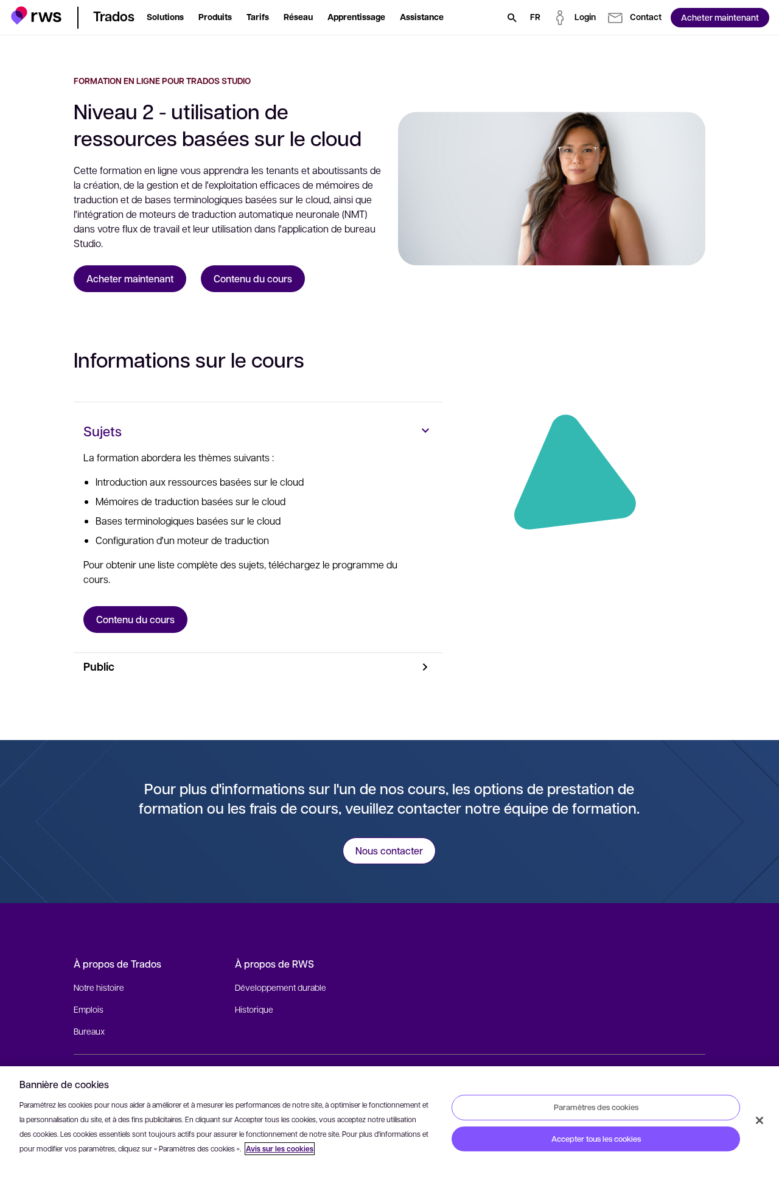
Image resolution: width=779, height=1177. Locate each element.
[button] (36, 15)
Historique (254, 1009)
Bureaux (89, 1030)
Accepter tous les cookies (596, 1138)
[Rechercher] (512, 17)
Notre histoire (99, 987)
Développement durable (280, 987)
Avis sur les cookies (279, 1149)
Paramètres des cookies (596, 1107)
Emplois (88, 1009)
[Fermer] (759, 1120)
